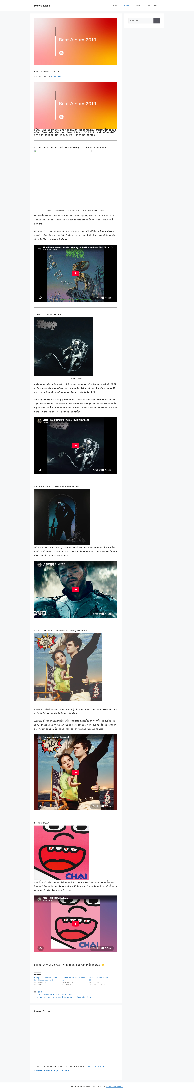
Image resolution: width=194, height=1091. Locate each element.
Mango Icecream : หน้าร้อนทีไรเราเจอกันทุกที (45, 979)
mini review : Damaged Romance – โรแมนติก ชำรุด (64, 997)
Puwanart (42, 5)
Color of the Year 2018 (98, 979)
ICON (127, 5)
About (116, 5)
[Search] (156, 20)
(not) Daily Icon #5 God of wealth (56, 994)
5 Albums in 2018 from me (74, 979)
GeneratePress (114, 1086)
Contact (138, 5)
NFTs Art (152, 5)
